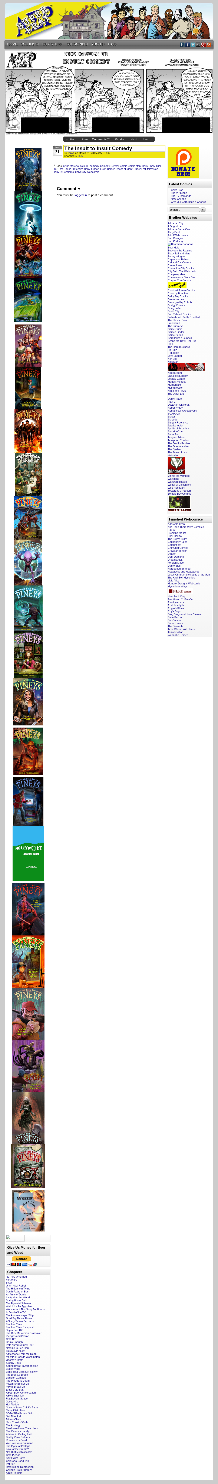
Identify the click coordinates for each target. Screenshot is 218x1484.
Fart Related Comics (179, 314)
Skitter (171, 416)
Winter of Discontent (179, 484)
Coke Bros (177, 190)
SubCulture (174, 620)
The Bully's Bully (177, 538)
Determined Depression (20, 1467)
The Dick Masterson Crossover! (24, 1333)
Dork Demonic (176, 556)
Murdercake (175, 384)
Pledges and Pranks (17, 1336)
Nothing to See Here (18, 1348)
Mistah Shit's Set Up (17, 1383)
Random (120, 139)
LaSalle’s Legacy (178, 375)
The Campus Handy (17, 1431)
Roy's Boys (174, 611)
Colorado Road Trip (17, 1461)
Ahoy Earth (174, 232)
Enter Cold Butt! (15, 1389)
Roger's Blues (176, 608)
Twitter (193, 44)
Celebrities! (174, 544)
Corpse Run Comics (179, 280)
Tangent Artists (176, 437)
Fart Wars (11, 1279)
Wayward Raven (177, 481)
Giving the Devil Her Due (182, 341)
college (84, 166)
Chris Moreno (71, 166)
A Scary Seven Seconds (20, 1321)
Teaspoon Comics (178, 440)
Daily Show (148, 166)
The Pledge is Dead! (18, 1380)
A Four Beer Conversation (21, 1392)
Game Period (175, 335)
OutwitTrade (175, 398)
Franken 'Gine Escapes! (19, 1327)
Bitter (9, 1282)
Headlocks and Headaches (183, 571)
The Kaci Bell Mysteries (181, 577)
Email (198, 44)
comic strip (134, 166)
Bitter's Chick (13, 1419)
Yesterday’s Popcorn (180, 490)
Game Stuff (174, 565)
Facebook (187, 44)
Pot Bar (10, 1464)
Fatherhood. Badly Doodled (184, 317)
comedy (94, 166)
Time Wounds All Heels (181, 629)
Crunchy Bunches (178, 293)
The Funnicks (175, 326)
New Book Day (176, 596)
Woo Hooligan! (176, 487)
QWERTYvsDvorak (178, 404)
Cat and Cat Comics (179, 262)
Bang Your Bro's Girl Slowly (21, 1371)
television (152, 169)
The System (174, 449)
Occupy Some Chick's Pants (22, 1407)
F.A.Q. (112, 44)
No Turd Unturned (16, 1276)
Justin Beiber (107, 169)
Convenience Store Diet (181, 277)
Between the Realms (180, 250)
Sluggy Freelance (178, 422)
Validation (173, 455)
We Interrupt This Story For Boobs (25, 1309)
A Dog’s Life (175, 226)
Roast (119, 169)
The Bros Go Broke (17, 1374)
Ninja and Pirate (177, 390)
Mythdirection (175, 387)
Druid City (173, 311)
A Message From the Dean (21, 1354)
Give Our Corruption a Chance (188, 201)
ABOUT (98, 44)
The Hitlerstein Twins (18, 1288)
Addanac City (175, 223)
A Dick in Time (14, 1472)
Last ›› (147, 139)
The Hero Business (179, 347)
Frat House (65, 169)
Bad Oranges (175, 238)
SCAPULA (174, 413)
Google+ (203, 44)
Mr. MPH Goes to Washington (23, 1357)
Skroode (173, 419)
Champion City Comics (181, 268)
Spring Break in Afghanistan (22, 1365)
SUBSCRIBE (77, 44)
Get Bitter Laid (14, 1416)
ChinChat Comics (178, 547)
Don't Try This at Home (19, 1318)
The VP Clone (179, 193)
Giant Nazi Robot (16, 1285)
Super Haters (175, 623)
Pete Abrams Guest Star (19, 1345)
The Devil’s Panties (179, 443)
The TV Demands (181, 196)
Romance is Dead (16, 1440)
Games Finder (176, 332)
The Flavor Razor (178, 320)
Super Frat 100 (14, 1330)
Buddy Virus (13, 1368)
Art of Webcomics (178, 235)
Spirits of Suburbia (178, 428)
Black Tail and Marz (179, 253)
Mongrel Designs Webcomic (184, 583)
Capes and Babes (178, 259)
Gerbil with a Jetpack (180, 338)
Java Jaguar (175, 355)
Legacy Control (176, 378)
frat (55, 169)
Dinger (172, 553)
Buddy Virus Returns (18, 1437)
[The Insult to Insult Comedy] (109, 133)
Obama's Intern (14, 1359)
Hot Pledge (12, 1404)
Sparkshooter (175, 425)
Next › (135, 139)
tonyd (71, 153)
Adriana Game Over (179, 229)
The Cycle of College (18, 1446)
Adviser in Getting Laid (19, 1434)
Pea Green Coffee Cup (181, 599)
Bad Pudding (175, 241)
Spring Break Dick (16, 1300)
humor (94, 169)
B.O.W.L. (173, 530)
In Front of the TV (16, 1312)
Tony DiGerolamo (64, 172)
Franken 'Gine (14, 1324)
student (128, 169)
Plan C (172, 401)
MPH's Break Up (15, 1386)
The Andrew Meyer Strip (20, 1315)
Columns (29, 44)
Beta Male (173, 247)
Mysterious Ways (177, 586)
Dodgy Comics (176, 305)
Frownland (174, 323)
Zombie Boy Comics (179, 493)
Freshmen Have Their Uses (22, 1428)
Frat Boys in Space (17, 1398)
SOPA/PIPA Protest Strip (19, 1413)
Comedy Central (109, 166)
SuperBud (173, 434)
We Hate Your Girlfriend (19, 1443)
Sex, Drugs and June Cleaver (185, 614)
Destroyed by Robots (180, 302)
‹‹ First (70, 139)
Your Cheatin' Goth (17, 1422)
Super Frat (140, 169)
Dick (80, 156)
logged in (81, 195)
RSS (209, 44)
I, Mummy (173, 352)
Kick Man (173, 361)
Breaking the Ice (177, 533)
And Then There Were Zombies (186, 527)
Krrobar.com (175, 372)
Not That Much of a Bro (19, 1452)
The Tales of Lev (177, 452)
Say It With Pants (15, 1458)
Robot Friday (175, 407)
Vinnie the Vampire (179, 475)
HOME (12, 44)
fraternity (77, 169)
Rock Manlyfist (176, 605)
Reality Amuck (176, 602)
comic (123, 166)
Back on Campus (16, 1377)
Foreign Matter (176, 562)
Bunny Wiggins (176, 256)
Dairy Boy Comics (178, 296)
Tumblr (182, 44)
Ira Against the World (18, 1297)
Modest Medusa (177, 381)
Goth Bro (11, 1339)
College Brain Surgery (19, 1469)
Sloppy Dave (13, 1362)
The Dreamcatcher (178, 446)
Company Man (176, 274)
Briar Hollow (175, 536)
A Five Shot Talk (15, 1395)
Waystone (173, 478)
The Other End (176, 393)
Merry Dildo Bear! (16, 1410)
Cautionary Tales (177, 541)
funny (87, 169)
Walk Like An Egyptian (19, 1306)
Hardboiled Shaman (179, 568)
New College (178, 198)
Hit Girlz (172, 349)
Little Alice (173, 580)
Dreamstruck (175, 559)
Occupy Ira (12, 1401)
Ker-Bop (172, 358)
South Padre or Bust (17, 1291)
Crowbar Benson (177, 550)
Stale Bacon (175, 617)
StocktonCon (175, 431)
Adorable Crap (176, 524)
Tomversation (175, 632)
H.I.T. (171, 344)
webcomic (93, 172)
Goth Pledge (13, 1455)
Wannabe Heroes (178, 635)
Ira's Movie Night (15, 1351)
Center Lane (175, 265)
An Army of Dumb (16, 1294)
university (80, 172)
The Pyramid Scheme (18, 1303)
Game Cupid (175, 329)
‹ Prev (84, 139)
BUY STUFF (52, 44)
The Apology (13, 1425)
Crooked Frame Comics (181, 290)
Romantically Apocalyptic (182, 410)
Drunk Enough (14, 1342)
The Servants (175, 626)
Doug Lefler (174, 308)
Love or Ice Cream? (17, 1449)
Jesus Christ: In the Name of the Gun (189, 574)
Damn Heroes (176, 299)
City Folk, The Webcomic (182, 271)
